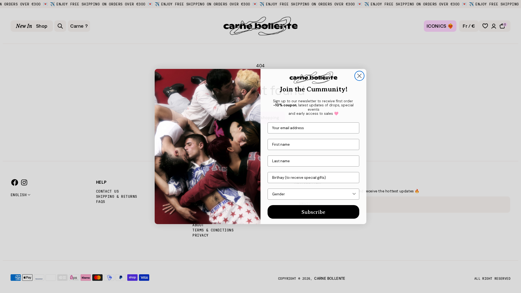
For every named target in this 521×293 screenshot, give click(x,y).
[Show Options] (354, 194)
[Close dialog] (359, 76)
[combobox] (311, 194)
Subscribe (313, 212)
